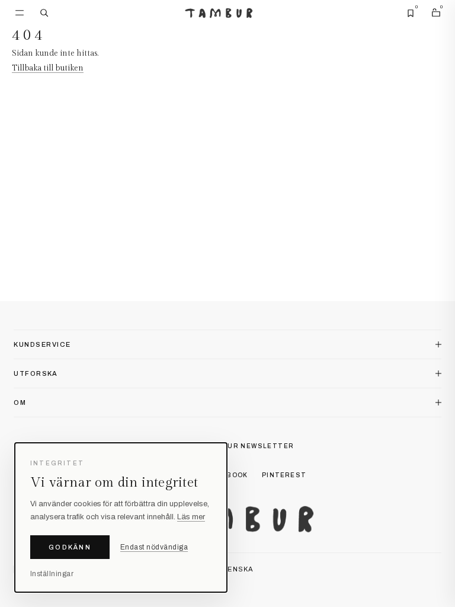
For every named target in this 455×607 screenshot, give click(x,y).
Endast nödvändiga (154, 547)
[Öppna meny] (19, 13)
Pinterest (284, 475)
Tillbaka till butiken (48, 68)
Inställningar (51, 574)
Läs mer (191, 517)
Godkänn (70, 547)
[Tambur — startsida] (219, 13)
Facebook (228, 475)
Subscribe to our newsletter (227, 446)
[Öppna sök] (44, 13)
